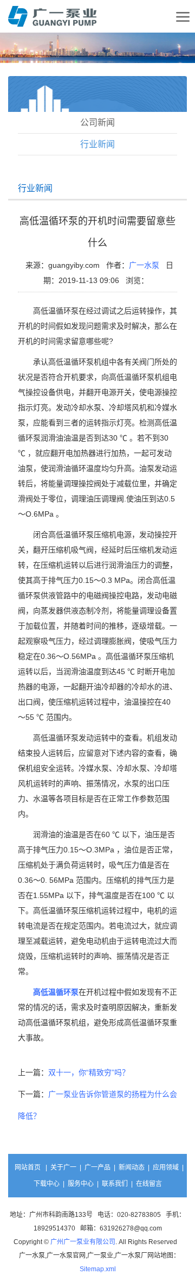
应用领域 (166, 1167)
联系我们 (115, 1184)
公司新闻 (97, 122)
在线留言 (149, 1184)
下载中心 (47, 1184)
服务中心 (81, 1184)
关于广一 (63, 1167)
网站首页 (28, 1167)
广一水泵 (144, 265)
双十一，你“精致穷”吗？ (88, 1072)
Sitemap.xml (98, 1269)
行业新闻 (97, 144)
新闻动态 (132, 1167)
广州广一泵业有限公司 (82, 1242)
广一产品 (97, 1167)
